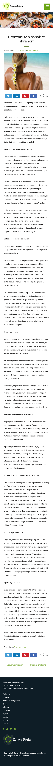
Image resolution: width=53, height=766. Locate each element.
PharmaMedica (20, 647)
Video (5, 720)
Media (5, 717)
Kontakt (6, 724)
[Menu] (47, 7)
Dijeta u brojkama (39, 665)
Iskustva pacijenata (11, 701)
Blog (5, 704)
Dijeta (5, 714)
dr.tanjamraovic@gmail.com (20, 688)
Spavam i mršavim (13, 665)
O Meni (6, 697)
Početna (6, 694)
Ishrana (6, 707)
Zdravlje (6, 710)
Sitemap (25, 756)
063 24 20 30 (15, 686)
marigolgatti (32, 50)
